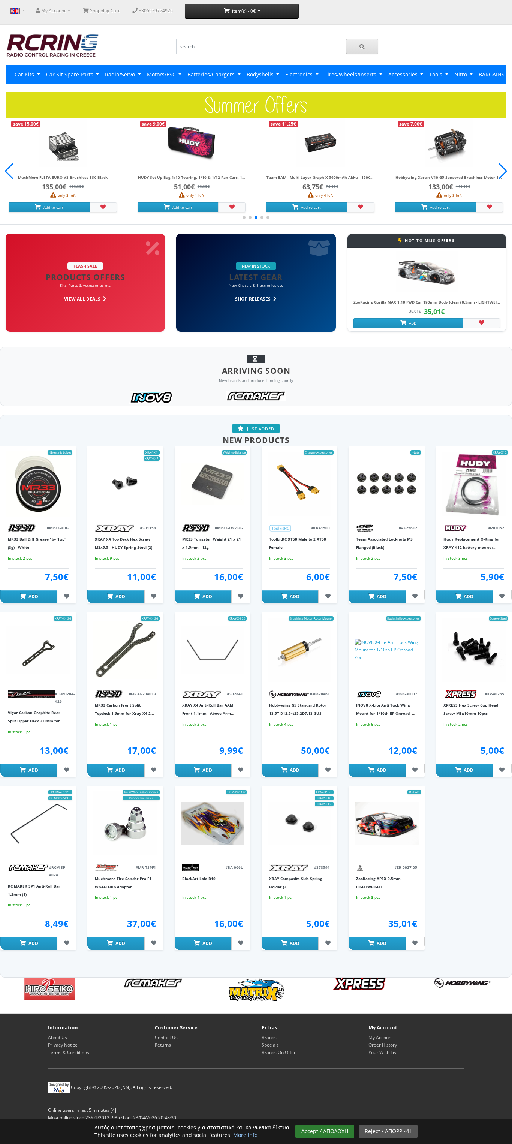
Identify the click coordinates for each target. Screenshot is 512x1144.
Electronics (299, 74)
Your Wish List (383, 1052)
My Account (380, 1037)
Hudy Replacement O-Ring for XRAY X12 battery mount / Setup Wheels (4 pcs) (471, 547)
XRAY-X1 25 (324, 792)
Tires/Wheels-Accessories (141, 792)
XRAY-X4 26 (63, 618)
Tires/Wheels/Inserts (351, 74)
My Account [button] (53, 10)
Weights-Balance (234, 452)
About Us (57, 1037)
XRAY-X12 (500, 452)
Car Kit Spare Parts (70, 74)
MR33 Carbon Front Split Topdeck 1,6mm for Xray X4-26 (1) (124, 713)
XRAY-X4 (151, 452)
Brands (269, 1037)
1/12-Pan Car (236, 792)
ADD (412, 323)
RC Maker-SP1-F (60, 798)
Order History (382, 1045)
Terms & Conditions (68, 1052)
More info (245, 1134)
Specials (270, 1045)
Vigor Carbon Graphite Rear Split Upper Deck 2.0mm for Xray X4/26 (34, 721)
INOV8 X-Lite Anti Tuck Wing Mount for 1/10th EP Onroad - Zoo (384, 713)
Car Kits (25, 74)
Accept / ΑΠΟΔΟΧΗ (324, 1131)
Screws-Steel (498, 618)
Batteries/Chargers (211, 74)
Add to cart (52, 207)
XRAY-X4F (151, 458)
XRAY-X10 (324, 798)
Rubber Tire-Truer (141, 798)
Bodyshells (261, 74)
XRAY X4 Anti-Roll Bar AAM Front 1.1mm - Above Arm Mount (207, 713)
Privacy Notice (63, 1045)
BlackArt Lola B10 (199, 878)
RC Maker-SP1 (60, 792)
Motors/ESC (162, 74)
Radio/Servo (120, 74)
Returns (163, 1045)
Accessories (403, 74)
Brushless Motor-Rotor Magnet (311, 618)
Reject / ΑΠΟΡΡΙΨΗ (388, 1131)
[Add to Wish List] (103, 207)
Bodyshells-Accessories (403, 618)
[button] (503, 171)
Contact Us (166, 1037)
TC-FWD (414, 792)
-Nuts (415, 452)
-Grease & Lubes (60, 452)
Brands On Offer (279, 1052)
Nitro (461, 74)
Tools (436, 74)
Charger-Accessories (318, 452)
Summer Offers (256, 105)
